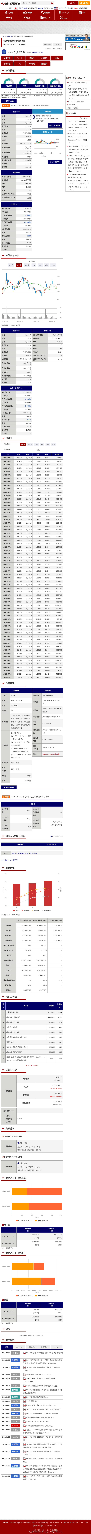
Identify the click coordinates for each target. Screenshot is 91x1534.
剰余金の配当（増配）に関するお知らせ (40, 1405)
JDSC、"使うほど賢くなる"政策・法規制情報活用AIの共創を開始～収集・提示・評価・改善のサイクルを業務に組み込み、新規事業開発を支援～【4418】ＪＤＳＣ (78, 163)
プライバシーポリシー (55, 1522)
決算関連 (32, 1347)
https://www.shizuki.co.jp (51, 754)
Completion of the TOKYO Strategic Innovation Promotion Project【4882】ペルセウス (78, 138)
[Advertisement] (45, 27)
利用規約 (44, 1522)
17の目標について (57, 836)
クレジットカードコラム (50, 1525)
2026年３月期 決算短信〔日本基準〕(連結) (41, 1413)
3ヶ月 (19, 265)
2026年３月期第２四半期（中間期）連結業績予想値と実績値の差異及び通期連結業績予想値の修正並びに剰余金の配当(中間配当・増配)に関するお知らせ (42, 1469)
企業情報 (44, 58)
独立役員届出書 (31, 1401)
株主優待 (32, 64)
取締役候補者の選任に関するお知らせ (39, 1417)
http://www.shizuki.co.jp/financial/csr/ (24, 853)
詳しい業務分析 (54, 125)
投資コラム (37, 1525)
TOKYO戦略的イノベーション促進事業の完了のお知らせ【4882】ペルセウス (78, 149)
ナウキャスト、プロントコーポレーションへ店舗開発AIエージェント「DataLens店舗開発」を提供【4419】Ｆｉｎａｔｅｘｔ (78, 124)
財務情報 (7, 64)
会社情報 (5, 1522)
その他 (56, 1347)
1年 (34, 265)
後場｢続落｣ (72, 105)
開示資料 (44, 64)
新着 (6, 1347)
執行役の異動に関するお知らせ (37, 1422)
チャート (19, 58)
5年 (46, 265)
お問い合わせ (36, 1522)
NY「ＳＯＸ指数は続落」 (77, 101)
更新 (57, 45)
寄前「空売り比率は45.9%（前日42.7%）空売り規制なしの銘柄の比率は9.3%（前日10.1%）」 (78, 93)
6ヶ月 (27, 265)
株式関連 (44, 1347)
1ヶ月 (11, 265)
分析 (19, 64)
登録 (84, 3)
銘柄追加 (47, 45)
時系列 (32, 58)
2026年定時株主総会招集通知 (36, 1397)
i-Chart (72, 1522)
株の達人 (66, 1522)
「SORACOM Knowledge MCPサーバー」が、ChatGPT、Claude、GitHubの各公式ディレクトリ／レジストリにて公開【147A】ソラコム (78, 182)
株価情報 (7, 58)
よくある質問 (13, 1522)
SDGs (57, 58)
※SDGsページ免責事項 (9, 860)
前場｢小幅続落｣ (73, 108)
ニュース (19, 1347)
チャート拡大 (54, 162)
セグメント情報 (33, 1065)
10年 (53, 265)
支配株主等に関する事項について (37, 1374)
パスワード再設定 (25, 1522)
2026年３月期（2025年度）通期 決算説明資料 (42, 1409)
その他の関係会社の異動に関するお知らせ (40, 1386)
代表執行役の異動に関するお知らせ (38, 1426)
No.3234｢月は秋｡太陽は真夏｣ (77, 84)
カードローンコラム (81, 1522)
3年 (40, 265)
